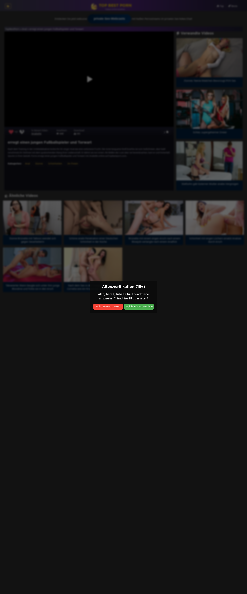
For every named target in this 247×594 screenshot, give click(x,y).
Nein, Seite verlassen (108, 307)
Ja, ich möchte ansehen (139, 307)
